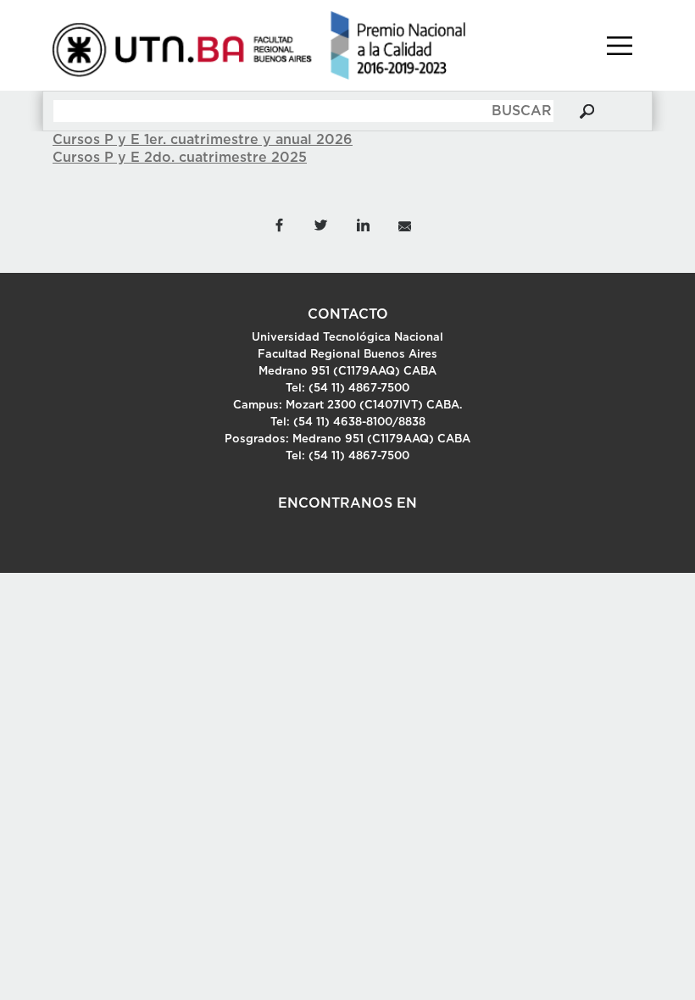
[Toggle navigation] (619, 46)
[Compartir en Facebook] (279, 224)
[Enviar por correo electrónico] (404, 224)
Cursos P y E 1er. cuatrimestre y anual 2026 (203, 140)
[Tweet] (321, 224)
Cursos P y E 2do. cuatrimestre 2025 (180, 157)
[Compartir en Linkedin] (362, 224)
